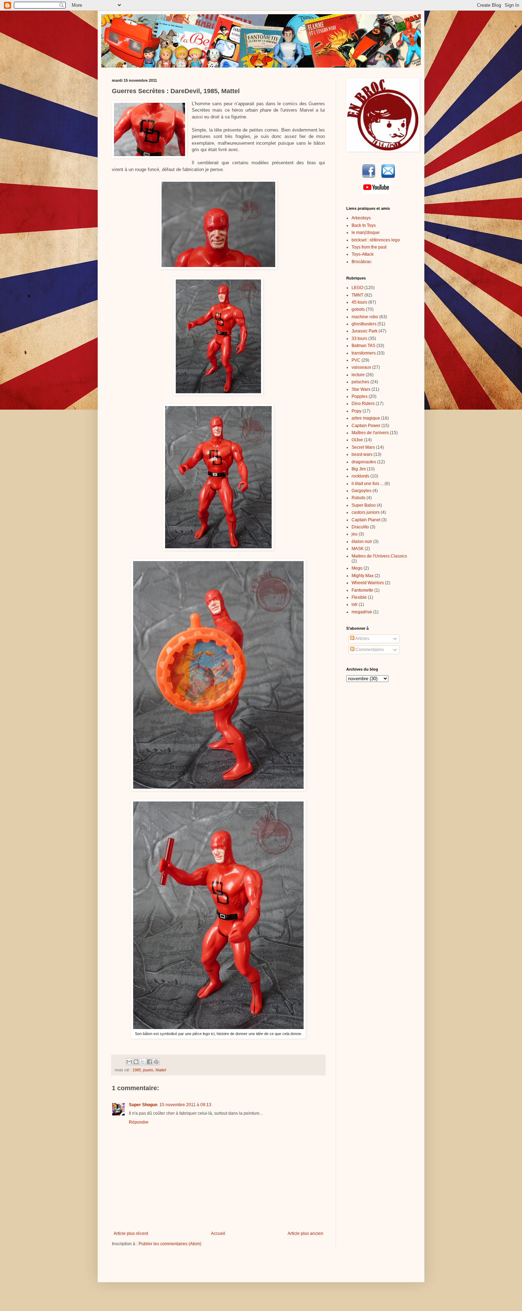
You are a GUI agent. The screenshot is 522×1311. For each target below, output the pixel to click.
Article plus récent (131, 1233)
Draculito (360, 526)
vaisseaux (361, 367)
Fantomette (362, 590)
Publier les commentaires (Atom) (169, 1243)
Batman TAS (363, 345)
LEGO (357, 287)
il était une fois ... (368, 483)
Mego (357, 568)
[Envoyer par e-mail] (129, 1061)
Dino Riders (363, 403)
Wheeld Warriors (368, 582)
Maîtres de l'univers (370, 432)
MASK (358, 548)
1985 (136, 1070)
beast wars (362, 454)
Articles (361, 638)
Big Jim (359, 469)
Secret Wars (363, 447)
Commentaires (369, 649)
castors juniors (366, 512)
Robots (358, 497)
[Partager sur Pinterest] (156, 1061)
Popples (360, 396)
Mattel (161, 1070)
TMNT (357, 295)
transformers (364, 353)
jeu (355, 534)
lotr (355, 604)
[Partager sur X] (142, 1061)
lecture (358, 374)
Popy (356, 411)
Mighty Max (363, 575)
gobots (358, 309)
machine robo (365, 316)
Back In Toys (364, 225)
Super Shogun (143, 1104)
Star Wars (361, 389)
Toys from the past (369, 247)
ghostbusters (364, 323)
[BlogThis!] (136, 1061)
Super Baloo (364, 505)
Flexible (359, 597)
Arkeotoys (361, 217)
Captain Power (366, 425)
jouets (148, 1070)
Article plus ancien (305, 1233)
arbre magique (366, 418)
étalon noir (362, 541)
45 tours (359, 302)
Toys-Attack (363, 254)
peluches (360, 381)
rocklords (360, 476)
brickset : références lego (376, 240)
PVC (356, 360)
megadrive (362, 611)
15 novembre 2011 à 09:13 (185, 1104)
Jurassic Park (364, 331)
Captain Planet (366, 519)
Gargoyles (361, 490)
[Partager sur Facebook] (149, 1061)
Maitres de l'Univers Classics (379, 556)
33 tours (359, 338)
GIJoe (357, 439)
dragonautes (364, 461)
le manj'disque (366, 232)
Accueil (218, 1233)
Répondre (138, 1122)
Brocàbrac (361, 261)
